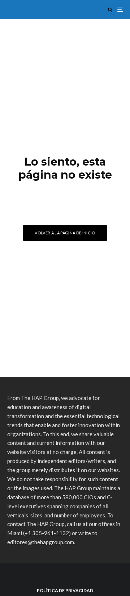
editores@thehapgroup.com (40, 542)
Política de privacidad (65, 590)
